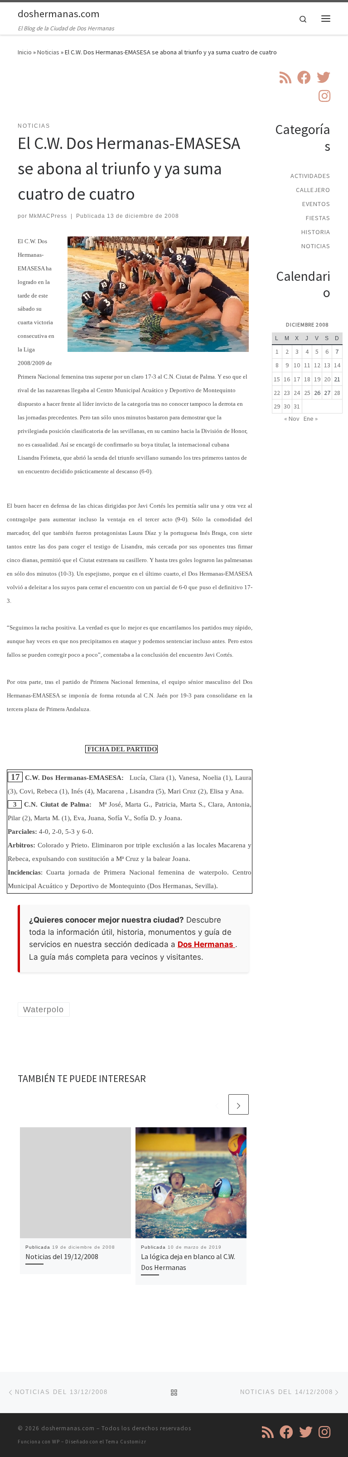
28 (337, 393)
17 (297, 379)
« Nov (292, 418)
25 (307, 393)
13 (327, 365)
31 (297, 406)
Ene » (311, 418)
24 (297, 393)
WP (56, 1441)
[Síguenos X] (323, 77)
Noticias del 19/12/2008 (61, 1256)
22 (277, 393)
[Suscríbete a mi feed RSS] (285, 77)
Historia (315, 232)
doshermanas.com (68, 1428)
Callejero (313, 190)
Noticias (48, 52)
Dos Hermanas (206, 944)
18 (307, 379)
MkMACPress (48, 216)
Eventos (316, 204)
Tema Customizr (126, 1441)
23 (287, 393)
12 (317, 365)
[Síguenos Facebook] (304, 77)
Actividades (310, 176)
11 (307, 365)
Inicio (25, 52)
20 (327, 379)
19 (317, 379)
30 (287, 406)
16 (287, 379)
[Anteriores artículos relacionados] (217, 1104)
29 (277, 406)
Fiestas (318, 218)
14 (337, 365)
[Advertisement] (183, 94)
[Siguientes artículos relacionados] (238, 1104)
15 (277, 379)
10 (297, 365)
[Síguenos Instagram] (324, 96)
